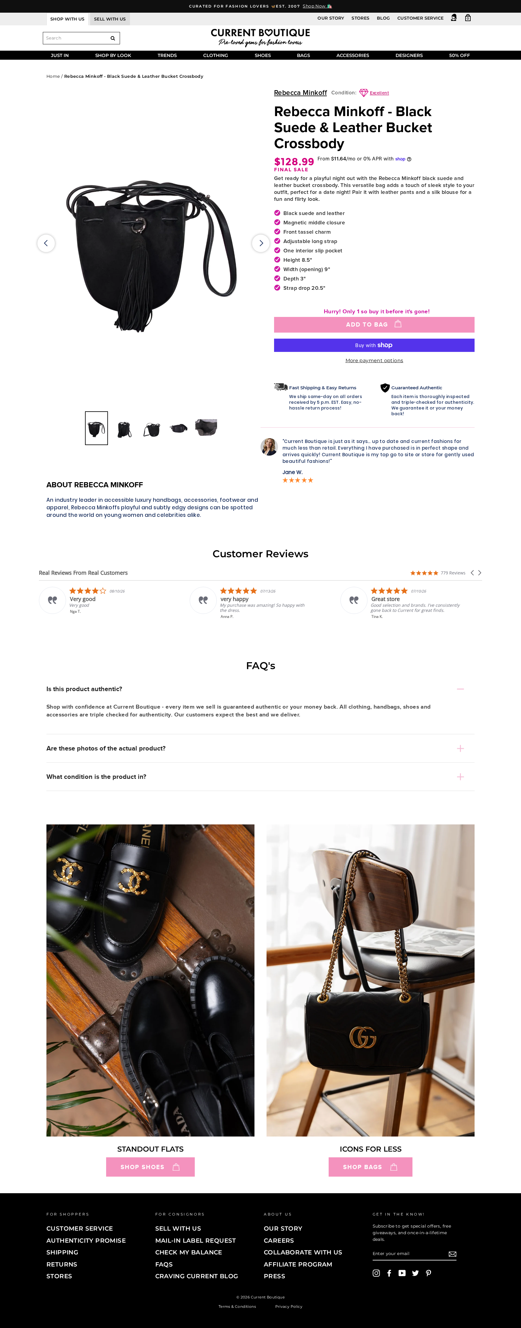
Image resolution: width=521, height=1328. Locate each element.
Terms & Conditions (237, 1306)
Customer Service (420, 18)
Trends (167, 55)
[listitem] (99, 603)
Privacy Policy (289, 1306)
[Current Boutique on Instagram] (376, 1273)
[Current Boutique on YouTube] (402, 1273)
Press (274, 1276)
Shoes (263, 55)
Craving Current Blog (196, 1276)
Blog (383, 18)
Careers (279, 1240)
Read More (382, 621)
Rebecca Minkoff (300, 93)
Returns (61, 1264)
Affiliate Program (298, 1264)
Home (53, 76)
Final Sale (291, 170)
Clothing (215, 55)
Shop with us (67, 19)
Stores (360, 18)
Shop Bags (362, 1167)
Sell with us (110, 19)
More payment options (374, 360)
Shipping (62, 1252)
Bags (303, 55)
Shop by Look (113, 55)
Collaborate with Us (303, 1252)
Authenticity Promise (86, 1240)
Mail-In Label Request (195, 1240)
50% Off (459, 55)
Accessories (352, 55)
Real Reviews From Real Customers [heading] (83, 572)
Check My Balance (188, 1252)
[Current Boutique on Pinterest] (428, 1273)
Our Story (330, 18)
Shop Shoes (143, 1167)
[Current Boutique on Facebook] (389, 1273)
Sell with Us (178, 1228)
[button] (472, 572)
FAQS (164, 1264)
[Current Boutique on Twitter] (415, 1273)
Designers (409, 55)
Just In (60, 55)
